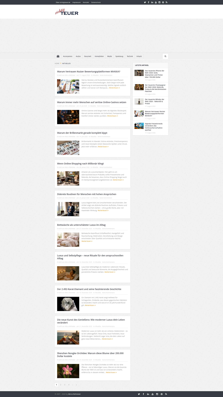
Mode (109, 56)
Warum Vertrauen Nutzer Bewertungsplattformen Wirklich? (88, 71)
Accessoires (67, 56)
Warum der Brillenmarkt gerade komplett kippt (82, 132)
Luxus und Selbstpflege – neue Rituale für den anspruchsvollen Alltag (90, 257)
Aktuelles (96, 75)
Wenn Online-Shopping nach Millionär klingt (80, 163)
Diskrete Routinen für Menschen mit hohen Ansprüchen (86, 194)
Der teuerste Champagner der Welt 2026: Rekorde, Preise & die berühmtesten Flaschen (155, 88)
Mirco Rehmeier (70, 75)
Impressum (76, 2)
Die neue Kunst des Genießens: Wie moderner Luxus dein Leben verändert (91, 321)
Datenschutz (96, 2)
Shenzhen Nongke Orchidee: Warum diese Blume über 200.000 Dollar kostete (90, 355)
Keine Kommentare (106, 75)
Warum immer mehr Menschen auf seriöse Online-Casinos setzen (91, 102)
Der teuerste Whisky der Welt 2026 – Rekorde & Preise (154, 101)
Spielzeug (119, 56)
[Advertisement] (111, 36)
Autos (78, 56)
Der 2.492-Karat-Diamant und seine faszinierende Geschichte (89, 289)
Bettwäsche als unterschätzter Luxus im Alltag (81, 224)
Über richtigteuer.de (63, 2)
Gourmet (87, 56)
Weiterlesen (114, 88)
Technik (130, 56)
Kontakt (86, 2)
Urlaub (139, 56)
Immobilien (99, 56)
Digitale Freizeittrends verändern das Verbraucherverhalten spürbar (153, 127)
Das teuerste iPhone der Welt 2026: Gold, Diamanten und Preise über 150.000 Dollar (154, 74)
